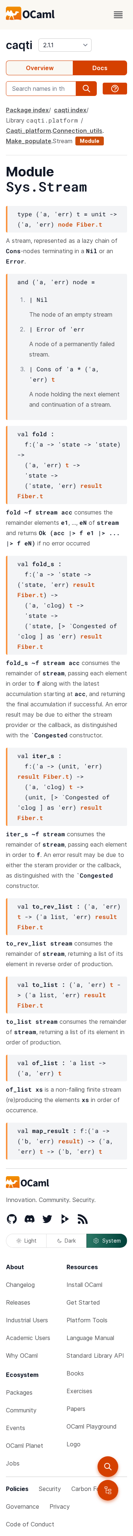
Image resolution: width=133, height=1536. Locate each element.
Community (21, 1410)
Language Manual (90, 1338)
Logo (73, 1444)
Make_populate (28, 141)
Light (30, 1240)
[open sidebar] (108, 1490)
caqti (19, 45)
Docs (100, 68)
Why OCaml (22, 1355)
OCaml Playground (91, 1426)
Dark (70, 1240)
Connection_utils (77, 130)
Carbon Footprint (95, 1488)
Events (15, 1428)
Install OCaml (84, 1284)
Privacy (60, 1506)
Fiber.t (89, 224)
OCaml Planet (24, 1445)
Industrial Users (27, 1320)
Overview (40, 68)
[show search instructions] (115, 88)
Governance (22, 1506)
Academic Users (28, 1338)
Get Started (83, 1302)
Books (75, 1373)
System (111, 1240)
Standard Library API (95, 1355)
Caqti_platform (28, 130)
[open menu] (118, 15)
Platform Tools (87, 1320)
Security (50, 1488)
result (91, 485)
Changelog (20, 1284)
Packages (19, 1392)
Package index (27, 110)
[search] (108, 1466)
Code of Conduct (30, 1524)
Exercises (79, 1391)
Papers (75, 1408)
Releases (18, 1302)
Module (89, 141)
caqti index (70, 110)
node (65, 224)
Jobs (13, 1463)
